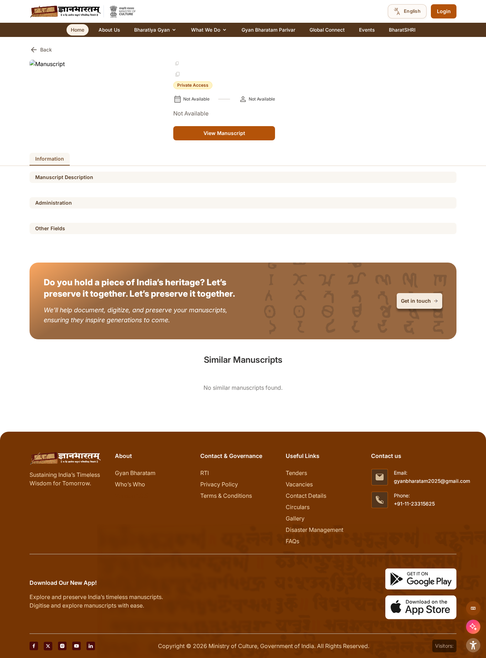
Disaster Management (314, 529)
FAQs (292, 541)
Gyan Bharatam (135, 472)
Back (41, 49)
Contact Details (306, 495)
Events (367, 30)
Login (444, 11)
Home (77, 30)
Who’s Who (130, 484)
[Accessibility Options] (473, 645)
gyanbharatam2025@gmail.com (432, 481)
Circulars (298, 507)
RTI (204, 472)
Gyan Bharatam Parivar (268, 30)
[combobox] (407, 11)
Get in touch (416, 301)
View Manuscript (224, 133)
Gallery (295, 518)
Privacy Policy (219, 484)
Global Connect (327, 30)
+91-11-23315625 (414, 504)
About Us (109, 30)
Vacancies (299, 484)
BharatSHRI (402, 30)
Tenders (296, 472)
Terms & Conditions (226, 495)
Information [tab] (49, 159)
